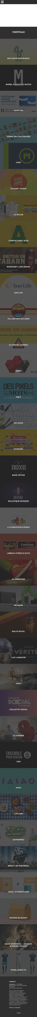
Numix (18, 371)
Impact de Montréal (18, 866)
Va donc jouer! (18, 189)
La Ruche (18, 215)
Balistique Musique (18, 501)
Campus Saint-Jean (18, 241)
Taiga (18, 683)
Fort (18, 162)
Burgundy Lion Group (18, 267)
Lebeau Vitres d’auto (18, 553)
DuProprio (18, 840)
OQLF (18, 397)
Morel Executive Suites (18, 84)
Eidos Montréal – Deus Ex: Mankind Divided (18, 945)
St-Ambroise (18, 579)
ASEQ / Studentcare (18, 892)
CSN (18, 762)
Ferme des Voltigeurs (18, 136)
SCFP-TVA (18, 110)
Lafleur (18, 814)
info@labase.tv (12, 984)
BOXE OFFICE (18, 475)
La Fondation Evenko (18, 527)
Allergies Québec (18, 345)
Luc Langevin (18, 657)
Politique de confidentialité (14, 1007)
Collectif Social (18, 709)
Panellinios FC (18, 970)
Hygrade (18, 449)
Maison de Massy (18, 918)
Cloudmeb (18, 736)
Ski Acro (18, 423)
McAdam (18, 605)
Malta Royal (18, 631)
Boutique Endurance (18, 58)
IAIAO (18, 788)
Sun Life (18, 293)
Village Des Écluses (19, 319)
